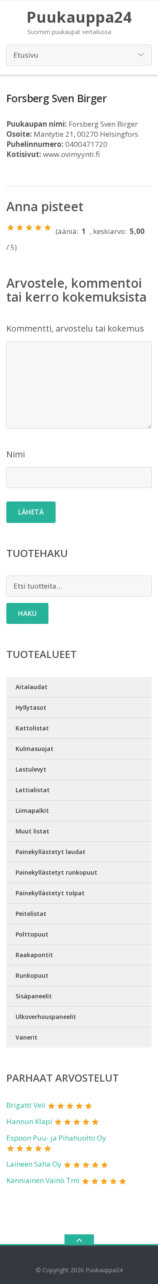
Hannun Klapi (29, 1121)
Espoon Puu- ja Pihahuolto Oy (56, 1138)
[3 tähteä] (29, 227)
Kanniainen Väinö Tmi (43, 1180)
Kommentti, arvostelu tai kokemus (75, 328)
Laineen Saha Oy (34, 1164)
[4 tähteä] (38, 227)
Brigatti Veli (26, 1105)
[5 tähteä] (47, 227)
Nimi (15, 454)
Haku (27, 613)
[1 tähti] (10, 227)
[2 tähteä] (20, 227)
